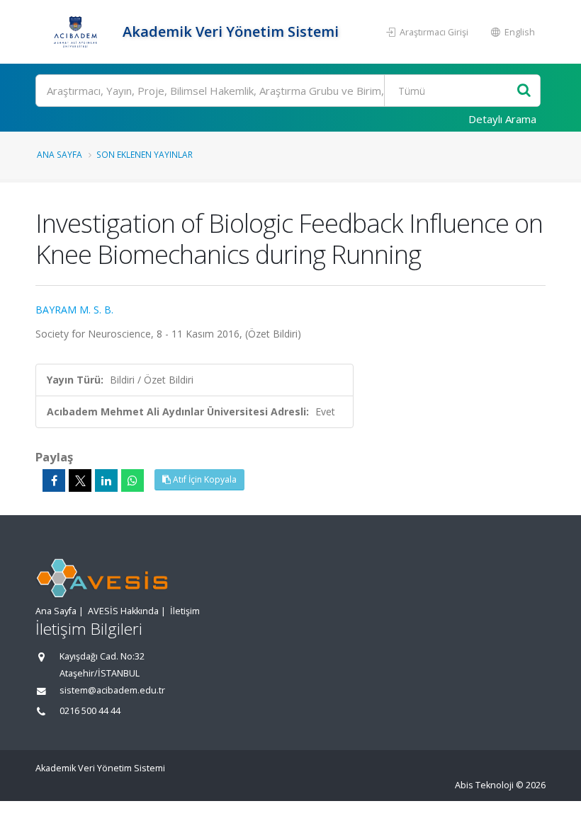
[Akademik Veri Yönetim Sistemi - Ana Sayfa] (77, 32)
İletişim (185, 611)
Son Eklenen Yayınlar (144, 154)
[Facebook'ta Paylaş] (54, 480)
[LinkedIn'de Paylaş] (106, 480)
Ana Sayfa (59, 154)
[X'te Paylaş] (80, 480)
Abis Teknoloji (484, 785)
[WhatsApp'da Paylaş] (132, 480)
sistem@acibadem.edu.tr (112, 690)
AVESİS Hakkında (123, 611)
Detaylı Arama (502, 119)
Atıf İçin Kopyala (204, 479)
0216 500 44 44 (90, 711)
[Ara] (524, 91)
